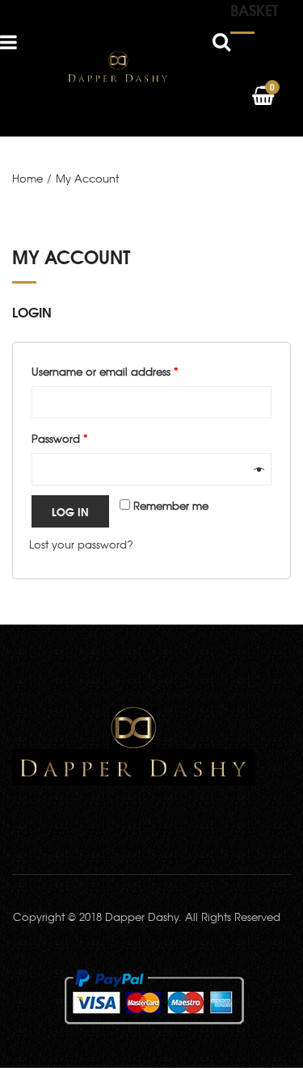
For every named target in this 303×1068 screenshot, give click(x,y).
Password (60, 438)
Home (27, 178)
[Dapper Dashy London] (118, 66)
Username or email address (105, 371)
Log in (70, 511)
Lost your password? (81, 544)
